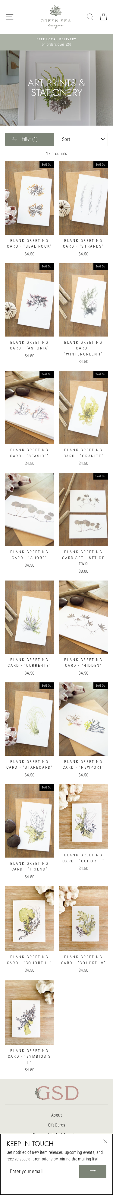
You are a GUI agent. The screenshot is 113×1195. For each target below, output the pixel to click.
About (56, 1115)
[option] (56, 42)
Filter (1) (29, 139)
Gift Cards (56, 1125)
